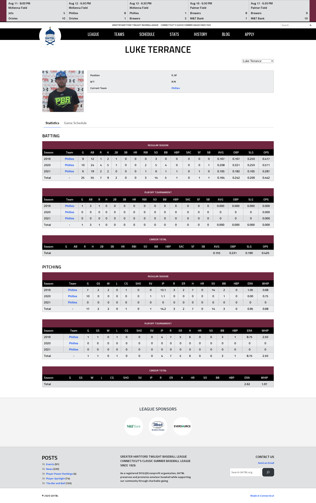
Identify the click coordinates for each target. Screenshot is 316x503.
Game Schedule (75, 123)
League (93, 34)
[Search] (268, 472)
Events (50, 464)
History (200, 34)
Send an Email (266, 463)
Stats (174, 34)
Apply (249, 34)
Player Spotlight (55, 478)
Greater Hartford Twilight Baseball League (135, 25)
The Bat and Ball (55, 483)
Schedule (147, 34)
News (49, 469)
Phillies (176, 88)
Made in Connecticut (262, 496)
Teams (119, 34)
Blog (226, 34)
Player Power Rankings (59, 474)
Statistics (52, 123)
